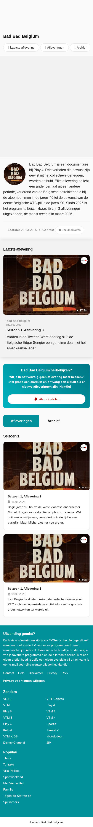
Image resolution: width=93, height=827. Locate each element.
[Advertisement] (46, 106)
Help (21, 673)
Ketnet (7, 730)
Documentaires (71, 230)
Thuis (7, 758)
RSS (65, 673)
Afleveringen (21, 421)
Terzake (8, 764)
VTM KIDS (10, 736)
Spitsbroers (11, 802)
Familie (8, 789)
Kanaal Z (52, 730)
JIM (48, 742)
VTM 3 (7, 717)
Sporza (51, 724)
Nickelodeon (54, 736)
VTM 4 (51, 717)
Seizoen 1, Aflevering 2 (24, 496)
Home (34, 822)
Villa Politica (11, 770)
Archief (53, 421)
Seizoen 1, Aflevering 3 (25, 330)
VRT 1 (7, 699)
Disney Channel (14, 742)
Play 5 (7, 711)
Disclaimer (36, 673)
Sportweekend (13, 777)
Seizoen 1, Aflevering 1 (24, 588)
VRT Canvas (55, 699)
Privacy (52, 673)
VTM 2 (51, 711)
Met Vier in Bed (13, 783)
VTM (6, 705)
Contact (8, 673)
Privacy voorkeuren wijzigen (24, 680)
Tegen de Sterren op (17, 795)
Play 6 (7, 724)
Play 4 (50, 705)
